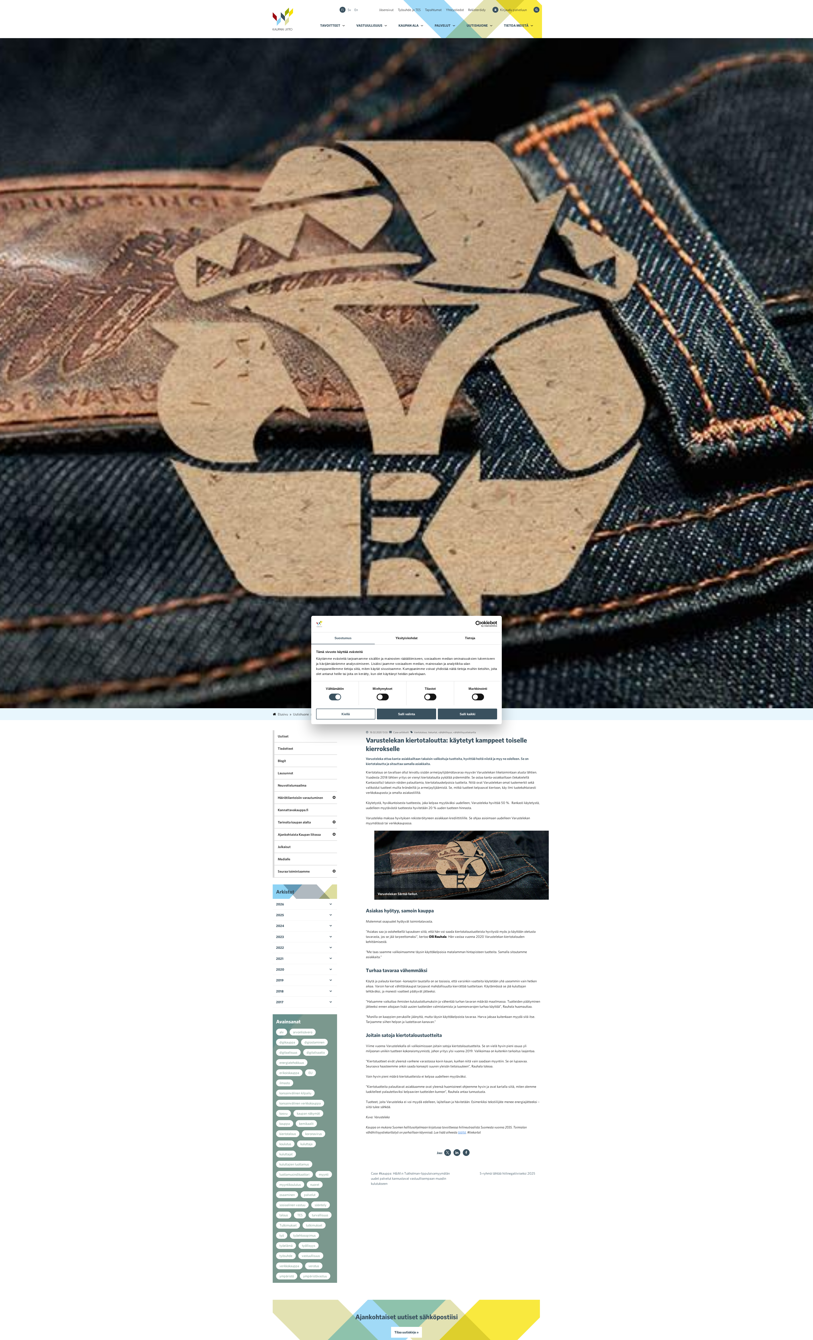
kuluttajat (286, 1154)
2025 (280, 915)
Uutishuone (477, 25)
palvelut (309, 1195)
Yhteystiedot (455, 10)
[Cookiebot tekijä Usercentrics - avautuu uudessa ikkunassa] (478, 624)
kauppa (284, 1123)
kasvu (283, 1113)
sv (349, 10)
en (356, 10)
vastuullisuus (311, 1256)
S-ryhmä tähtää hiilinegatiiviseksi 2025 (507, 1173)
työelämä (286, 1245)
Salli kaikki (467, 714)
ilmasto (284, 1083)
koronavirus (313, 1134)
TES (300, 1215)
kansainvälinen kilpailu (295, 1093)
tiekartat (432, 732)
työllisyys (308, 1245)
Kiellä (346, 714)
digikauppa (287, 1042)
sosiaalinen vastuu (292, 1205)
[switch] (383, 696)
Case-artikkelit (401, 732)
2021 (279, 958)
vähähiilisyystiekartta (464, 732)
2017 (279, 1002)
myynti (324, 1174)
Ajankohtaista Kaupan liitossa (299, 834)
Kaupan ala (408, 25)
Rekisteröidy (477, 10)
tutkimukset (314, 1225)
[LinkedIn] (457, 1152)
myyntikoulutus (290, 1184)
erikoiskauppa (289, 1073)
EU (310, 1073)
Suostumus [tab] (343, 638)
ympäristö (286, 1276)
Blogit (282, 761)
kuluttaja (306, 1144)
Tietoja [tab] (470, 638)
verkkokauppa (289, 1266)
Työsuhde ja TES (409, 10)
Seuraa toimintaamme (294, 871)
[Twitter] (447, 1152)
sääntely (320, 1205)
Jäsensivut (386, 10)
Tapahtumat (433, 10)
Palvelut (443, 25)
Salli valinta (406, 714)
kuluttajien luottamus (294, 1164)
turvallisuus (320, 1215)
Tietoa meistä (516, 25)
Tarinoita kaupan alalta (294, 822)
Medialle (284, 859)
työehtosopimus (304, 1235)
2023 (280, 937)
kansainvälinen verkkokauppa (300, 1103)
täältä (462, 1132)
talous (283, 1215)
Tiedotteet (285, 748)
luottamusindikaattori (294, 1174)
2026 (280, 904)
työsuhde (285, 1256)
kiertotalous (420, 732)
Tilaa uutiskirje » (406, 1332)
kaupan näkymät (308, 1113)
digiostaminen (314, 1042)
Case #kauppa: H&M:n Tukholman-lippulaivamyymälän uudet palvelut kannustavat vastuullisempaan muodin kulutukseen (410, 1178)
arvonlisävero (302, 1032)
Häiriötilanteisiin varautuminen (300, 798)
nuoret (314, 1184)
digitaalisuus (288, 1052)
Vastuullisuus (369, 25)
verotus (313, 1266)
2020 (280, 969)
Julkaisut (284, 847)
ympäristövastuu (315, 1276)
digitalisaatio (316, 1052)
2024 (280, 926)
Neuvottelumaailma (292, 785)
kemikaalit (306, 1123)
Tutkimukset (288, 1225)
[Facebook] (466, 1152)
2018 (279, 991)
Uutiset (283, 736)
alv (281, 1032)
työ (281, 1235)
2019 (279, 980)
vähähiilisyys (445, 732)
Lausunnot (285, 773)
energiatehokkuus (291, 1062)
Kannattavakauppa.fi (293, 810)
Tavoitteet (330, 25)
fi (342, 10)
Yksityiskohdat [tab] (406, 638)
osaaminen (287, 1195)
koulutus (285, 1144)
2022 (280, 947)
